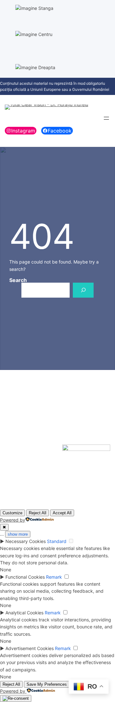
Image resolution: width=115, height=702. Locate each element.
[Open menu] (106, 118)
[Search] (83, 290)
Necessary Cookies (25, 541)
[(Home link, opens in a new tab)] (46, 107)
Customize (12, 512)
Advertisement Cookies (29, 648)
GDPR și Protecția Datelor (25, 417)
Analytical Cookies (24, 612)
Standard (56, 541)
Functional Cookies (25, 577)
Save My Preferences (47, 684)
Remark (54, 577)
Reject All (37, 512)
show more (18, 534)
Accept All (62, 512)
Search (18, 280)
